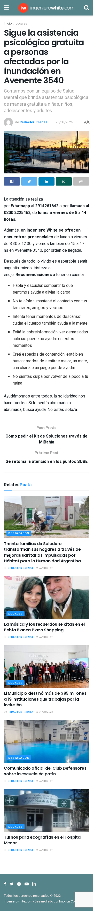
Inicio (8, 23)
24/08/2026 (45, 568)
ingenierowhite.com (18, 901)
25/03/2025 (64, 122)
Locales (21, 23)
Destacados (18, 533)
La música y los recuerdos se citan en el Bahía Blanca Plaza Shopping (44, 627)
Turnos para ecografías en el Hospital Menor (42, 840)
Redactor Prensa (34, 122)
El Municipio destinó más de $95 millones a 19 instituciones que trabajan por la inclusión (45, 699)
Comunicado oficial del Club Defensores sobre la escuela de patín (45, 771)
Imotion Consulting (72, 901)
